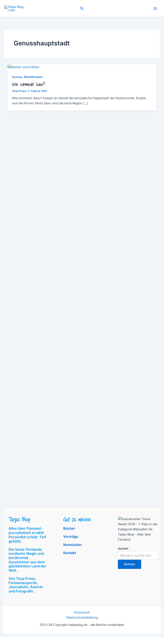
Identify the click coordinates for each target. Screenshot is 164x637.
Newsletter (72, 545)
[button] (82, 8)
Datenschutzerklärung (82, 617)
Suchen (123, 548)
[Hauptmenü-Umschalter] (155, 8)
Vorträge (70, 536)
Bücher (69, 528)
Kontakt (69, 553)
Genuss (17, 77)
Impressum (82, 612)
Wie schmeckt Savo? (28, 84)
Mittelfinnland (33, 77)
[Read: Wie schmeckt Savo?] (23, 67)
